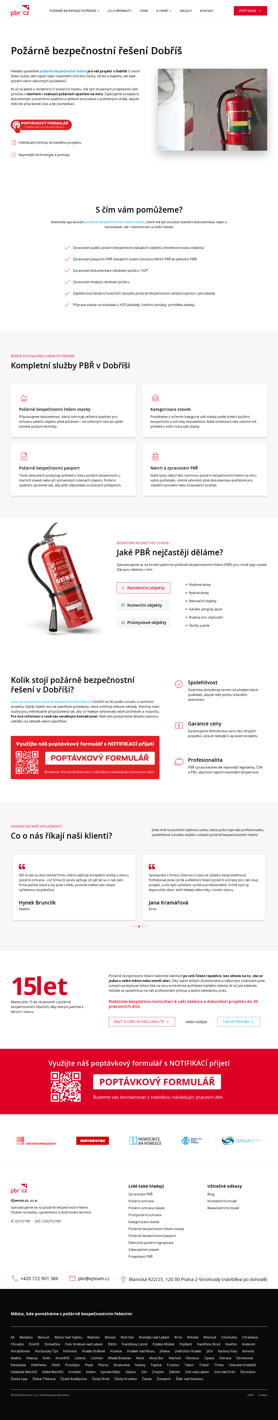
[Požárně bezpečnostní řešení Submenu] (100, 10)
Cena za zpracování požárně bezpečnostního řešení (50, 701)
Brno (178, 1337)
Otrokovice (244, 1358)
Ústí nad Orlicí (224, 1372)
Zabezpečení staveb (143, 1249)
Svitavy (140, 1365)
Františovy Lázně (135, 1344)
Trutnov (173, 1365)
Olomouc (192, 1358)
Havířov (231, 1344)
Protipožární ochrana (144, 1215)
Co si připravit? (120, 11)
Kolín (46, 1358)
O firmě (162, 11)
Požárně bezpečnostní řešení (72, 11)
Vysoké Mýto (110, 1372)
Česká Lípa (19, 1379)
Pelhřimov (39, 1365)
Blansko (93, 1337)
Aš (12, 1337)
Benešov (26, 1337)
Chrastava (250, 1337)
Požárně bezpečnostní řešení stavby (156, 1229)
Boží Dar (127, 1337)
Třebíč (204, 1365)
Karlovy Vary (227, 1351)
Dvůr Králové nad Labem (84, 1344)
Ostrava (225, 1358)
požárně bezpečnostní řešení (63, 71)
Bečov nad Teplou (68, 1337)
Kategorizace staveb (143, 1222)
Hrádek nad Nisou (141, 1351)
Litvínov (97, 1358)
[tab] (143, 587)
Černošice (247, 1372)
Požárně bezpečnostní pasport (152, 1235)
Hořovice (70, 1351)
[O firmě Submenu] (172, 10)
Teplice (156, 1365)
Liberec (80, 1358)
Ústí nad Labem (197, 1372)
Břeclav (192, 1337)
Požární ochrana (141, 1201)
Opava (209, 1358)
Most (140, 1358)
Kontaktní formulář (222, 1201)
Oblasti (186, 11)
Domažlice (52, 1344)
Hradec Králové (93, 1351)
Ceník (144, 11)
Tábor (189, 1365)
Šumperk (164, 1379)
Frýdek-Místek (163, 1344)
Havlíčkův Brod (208, 1344)
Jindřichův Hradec (188, 1351)
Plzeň (56, 1365)
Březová (210, 1337)
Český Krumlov (125, 1379)
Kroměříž (63, 1358)
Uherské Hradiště (242, 1365)
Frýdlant (185, 1344)
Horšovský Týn (46, 1351)
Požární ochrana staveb (146, 1208)
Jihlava (165, 1351)
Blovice (110, 1337)
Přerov (103, 1365)
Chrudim (17, 1344)
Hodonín (248, 1344)
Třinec (219, 1365)
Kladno (16, 1358)
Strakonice (122, 1365)
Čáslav (147, 1379)
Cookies (262, 1395)
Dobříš (34, 1344)
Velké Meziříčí (52, 1372)
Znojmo (158, 1372)
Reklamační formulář (223, 1208)
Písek (89, 1365)
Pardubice (18, 1365)
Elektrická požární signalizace (150, 1242)
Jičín (210, 1351)
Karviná (248, 1351)
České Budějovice (73, 1379)
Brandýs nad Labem (154, 1337)
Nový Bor (156, 1358)
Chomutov (229, 1337)
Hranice (116, 1351)
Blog (211, 1194)
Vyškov (130, 1372)
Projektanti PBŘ (140, 1256)
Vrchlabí (74, 1372)
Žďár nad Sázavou (189, 1379)
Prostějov (72, 1365)
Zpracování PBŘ (140, 1194)
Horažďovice (20, 1351)
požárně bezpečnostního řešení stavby (115, 222)
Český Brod (100, 1379)
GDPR (250, 1395)
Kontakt (206, 11)
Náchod (175, 1358)
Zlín (144, 1372)
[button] (132, 926)
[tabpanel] (221, 605)
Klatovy (32, 1358)
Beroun (43, 1337)
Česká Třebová (43, 1379)
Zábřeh (174, 1372)
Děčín (112, 1344)
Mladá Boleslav (119, 1358)
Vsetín (90, 1372)
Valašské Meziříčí (24, 1372)
